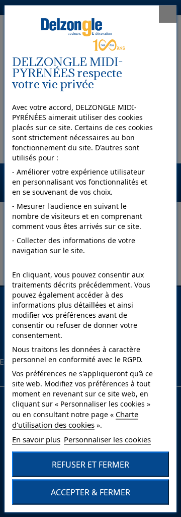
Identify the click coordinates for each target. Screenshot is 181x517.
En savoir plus (36, 439)
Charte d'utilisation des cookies (75, 419)
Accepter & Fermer (90, 491)
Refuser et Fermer (90, 464)
